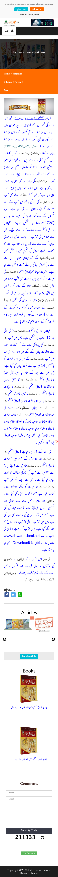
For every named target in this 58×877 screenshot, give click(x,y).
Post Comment (29, 853)
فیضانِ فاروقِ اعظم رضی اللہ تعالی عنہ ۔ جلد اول (29, 707)
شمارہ (7, 30)
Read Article (28, 656)
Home (7, 73)
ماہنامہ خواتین (21, 9)
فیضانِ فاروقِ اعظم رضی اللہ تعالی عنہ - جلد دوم (29, 759)
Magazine (17, 73)
